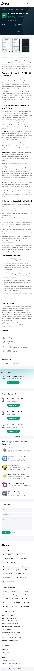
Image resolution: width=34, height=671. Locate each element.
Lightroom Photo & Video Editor (10, 621)
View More (17, 436)
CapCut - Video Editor (7, 615)
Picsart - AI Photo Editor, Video (10, 635)
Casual (27, 591)
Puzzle (27, 602)
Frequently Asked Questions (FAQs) (11, 663)
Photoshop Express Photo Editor (11, 632)
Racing (15, 595)
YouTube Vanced (6, 629)
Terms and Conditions (8, 660)
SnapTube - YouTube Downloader (11, 626)
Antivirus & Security (10, 562)
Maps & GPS (21, 573)
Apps (11, 9)
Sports (6, 598)
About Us (4, 657)
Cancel (13, 532)
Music (15, 606)
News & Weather (9, 558)
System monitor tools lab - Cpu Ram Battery (18, 347)
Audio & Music (8, 569)
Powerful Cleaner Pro (20, 9)
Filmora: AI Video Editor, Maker (10, 640)
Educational (27, 566)
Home (4, 9)
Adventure (16, 591)
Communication (9, 577)
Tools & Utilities (12, 20)
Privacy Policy (5, 649)
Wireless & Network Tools (11, 566)
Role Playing (26, 595)
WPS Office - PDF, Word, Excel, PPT (11, 638)
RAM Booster (16, 363)
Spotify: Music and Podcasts (10, 618)
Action (6, 591)
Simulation (7, 602)
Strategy (16, 598)
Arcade (18, 602)
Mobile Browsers (9, 581)
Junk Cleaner (6, 363)
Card (25, 598)
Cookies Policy (6, 652)
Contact (4, 655)
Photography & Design (24, 569)
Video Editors (22, 577)
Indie (6, 595)
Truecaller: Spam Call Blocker (10, 623)
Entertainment (8, 573)
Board (6, 606)
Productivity (22, 554)
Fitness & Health (23, 558)
